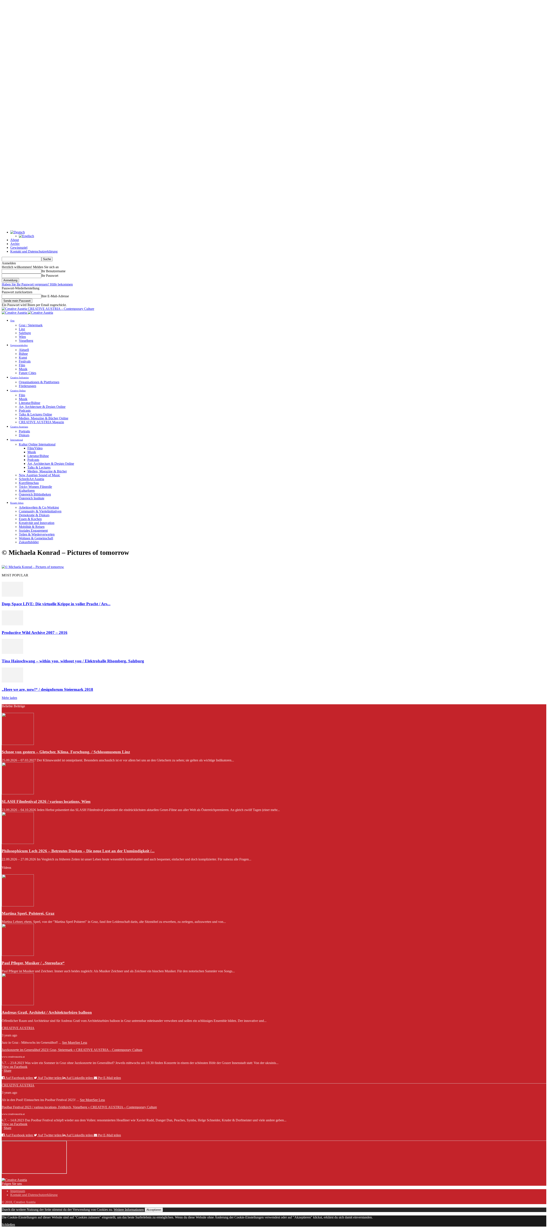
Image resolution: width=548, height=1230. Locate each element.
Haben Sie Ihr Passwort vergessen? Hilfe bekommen (37, 284)
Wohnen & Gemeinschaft (36, 538)
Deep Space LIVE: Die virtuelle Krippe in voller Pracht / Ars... (56, 604)
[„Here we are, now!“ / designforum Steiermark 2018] (12, 681)
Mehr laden (9, 698)
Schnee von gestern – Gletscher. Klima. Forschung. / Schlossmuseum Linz (66, 752)
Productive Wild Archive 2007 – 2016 (34, 632)
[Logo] (15, 312)
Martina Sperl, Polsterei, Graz (28, 913)
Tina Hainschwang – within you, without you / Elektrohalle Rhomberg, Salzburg (73, 661)
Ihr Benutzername (53, 271)
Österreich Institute (31, 498)
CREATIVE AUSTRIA (18, 1028)
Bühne (23, 353)
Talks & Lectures (39, 467)
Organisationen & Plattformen (39, 382)
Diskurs (24, 435)
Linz (22, 329)
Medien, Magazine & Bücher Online (43, 418)
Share (7, 1070)
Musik (23, 369)
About (14, 240)
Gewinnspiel (18, 247)
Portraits (24, 431)
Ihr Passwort (49, 275)
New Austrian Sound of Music (39, 475)
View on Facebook (14, 1067)
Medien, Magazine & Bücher (47, 471)
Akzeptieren (153, 1209)
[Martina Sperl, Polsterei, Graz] (18, 905)
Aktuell (24, 350)
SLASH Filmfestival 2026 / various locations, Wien (46, 801)
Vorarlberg (26, 340)
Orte (12, 320)
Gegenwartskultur (19, 345)
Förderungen (27, 386)
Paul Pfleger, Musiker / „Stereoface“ (33, 963)
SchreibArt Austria (31, 479)
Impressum (17, 1191)
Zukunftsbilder (29, 542)
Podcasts (25, 410)
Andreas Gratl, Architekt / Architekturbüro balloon (47, 1012)
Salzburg (25, 333)
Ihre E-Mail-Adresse (55, 296)
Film (22, 365)
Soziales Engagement (33, 530)
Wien (22, 337)
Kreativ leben (17, 503)
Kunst (23, 357)
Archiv (15, 244)
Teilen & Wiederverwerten (37, 534)
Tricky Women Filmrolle (35, 486)
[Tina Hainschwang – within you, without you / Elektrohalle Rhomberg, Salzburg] (12, 652)
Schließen (8, 1224)
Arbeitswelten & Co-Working (39, 507)
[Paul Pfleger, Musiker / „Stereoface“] (18, 954)
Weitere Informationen (129, 1209)
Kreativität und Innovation (36, 523)
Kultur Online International (37, 444)
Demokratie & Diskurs (34, 515)
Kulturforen (27, 490)
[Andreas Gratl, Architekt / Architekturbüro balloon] (18, 1004)
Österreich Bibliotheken (35, 494)
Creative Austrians (19, 426)
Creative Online (18, 390)
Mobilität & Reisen (32, 526)
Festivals (25, 361)
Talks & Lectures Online (35, 414)
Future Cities (27, 373)
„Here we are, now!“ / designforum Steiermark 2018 (47, 689)
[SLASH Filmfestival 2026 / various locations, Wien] (18, 793)
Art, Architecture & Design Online (42, 407)
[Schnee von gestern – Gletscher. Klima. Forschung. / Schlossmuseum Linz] (18, 744)
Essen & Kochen (30, 519)
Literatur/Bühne (29, 403)
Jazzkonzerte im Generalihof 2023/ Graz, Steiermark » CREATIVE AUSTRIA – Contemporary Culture (72, 1050)
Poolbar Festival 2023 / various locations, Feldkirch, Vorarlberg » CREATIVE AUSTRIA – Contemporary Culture (79, 1107)
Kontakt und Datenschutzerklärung (34, 251)
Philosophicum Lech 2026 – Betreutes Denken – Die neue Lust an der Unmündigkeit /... (78, 851)
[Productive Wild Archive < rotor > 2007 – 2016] (12, 624)
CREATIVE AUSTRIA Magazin (41, 422)
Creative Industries (19, 377)
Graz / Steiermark (31, 325)
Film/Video (35, 448)
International (16, 439)
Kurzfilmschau (29, 483)
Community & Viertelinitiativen (40, 511)
